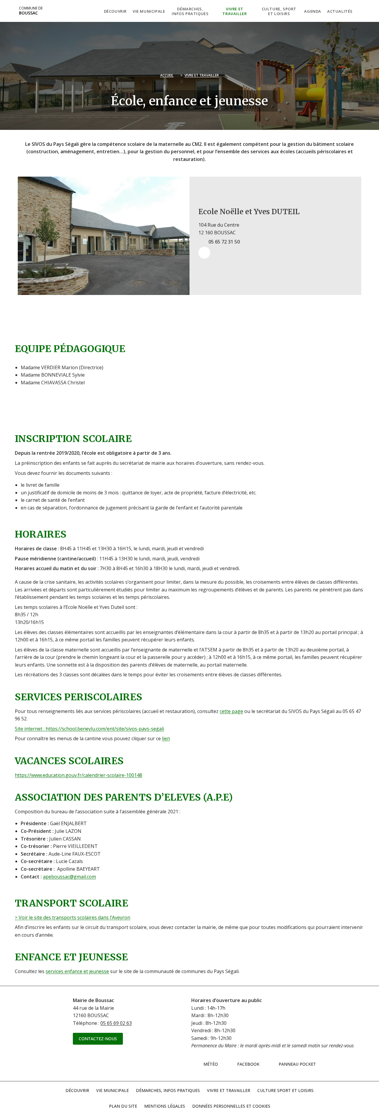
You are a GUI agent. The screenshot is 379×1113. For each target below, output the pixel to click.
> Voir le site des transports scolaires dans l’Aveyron (72, 917)
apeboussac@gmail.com (69, 876)
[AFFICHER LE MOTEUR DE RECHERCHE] (360, 11)
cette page (231, 711)
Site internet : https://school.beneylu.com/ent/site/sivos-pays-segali (89, 728)
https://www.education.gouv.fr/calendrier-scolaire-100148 (78, 775)
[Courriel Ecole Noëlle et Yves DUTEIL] (204, 253)
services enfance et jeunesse (77, 971)
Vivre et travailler (201, 75)
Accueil (167, 75)
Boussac (31, 10)
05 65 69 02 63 (116, 1023)
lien (166, 738)
